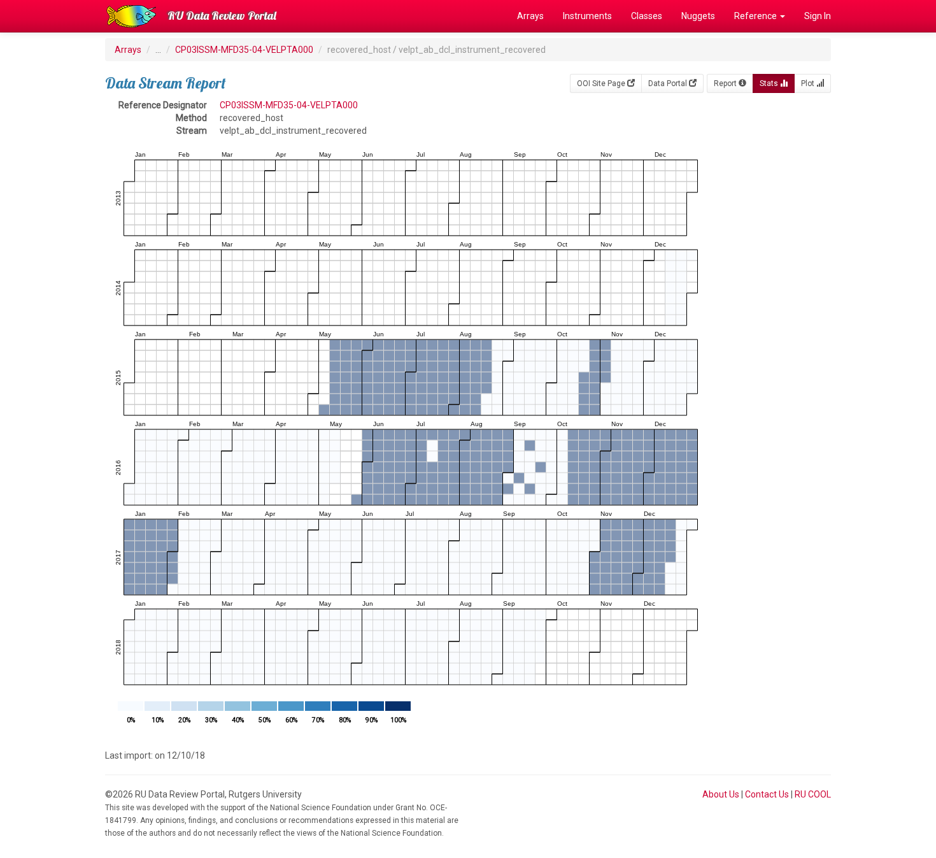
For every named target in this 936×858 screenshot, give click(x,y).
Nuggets (698, 16)
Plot (808, 83)
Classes (646, 16)
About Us (720, 794)
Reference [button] (756, 16)
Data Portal (668, 83)
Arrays (530, 16)
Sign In (817, 16)
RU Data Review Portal (221, 15)
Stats (770, 83)
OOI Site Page (602, 83)
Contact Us (767, 794)
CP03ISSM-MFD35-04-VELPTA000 (244, 50)
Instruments (587, 16)
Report (726, 83)
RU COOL (813, 794)
